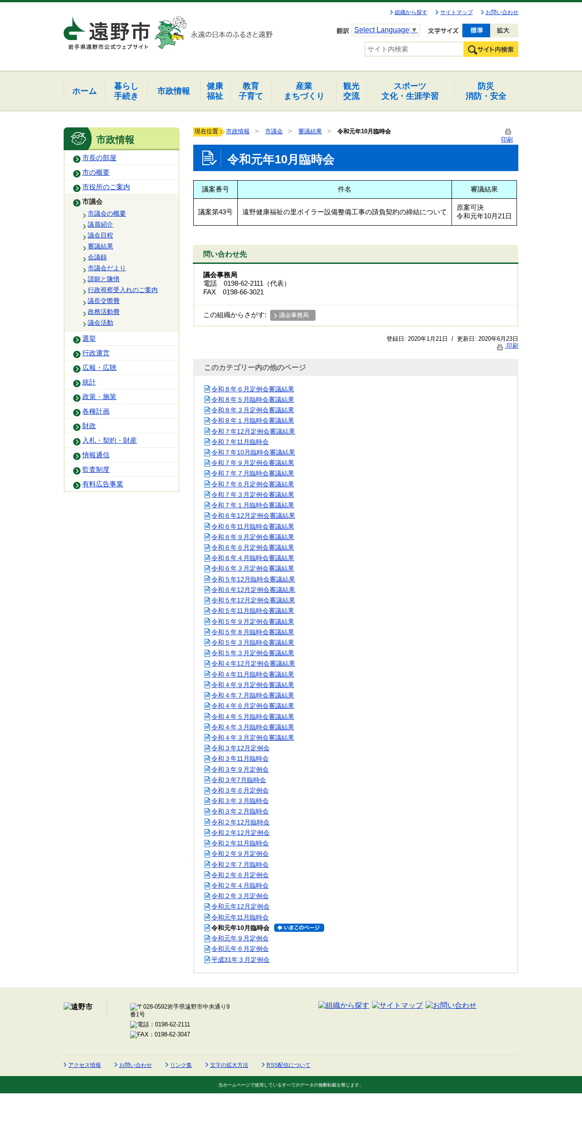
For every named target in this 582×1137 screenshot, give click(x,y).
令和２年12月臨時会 (240, 822)
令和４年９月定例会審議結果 (252, 684)
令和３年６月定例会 (240, 790)
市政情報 (238, 131)
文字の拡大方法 (229, 1065)
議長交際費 (104, 300)
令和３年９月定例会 (240, 769)
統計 (89, 382)
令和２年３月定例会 (240, 895)
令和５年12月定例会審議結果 (253, 600)
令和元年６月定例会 (240, 948)
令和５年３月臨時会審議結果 (252, 642)
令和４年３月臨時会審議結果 (252, 727)
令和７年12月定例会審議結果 (253, 431)
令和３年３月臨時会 (240, 800)
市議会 (92, 201)
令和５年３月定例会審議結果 (252, 653)
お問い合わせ (502, 12)
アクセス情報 (84, 1065)
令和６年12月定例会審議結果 (253, 515)
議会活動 (100, 322)
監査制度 (96, 469)
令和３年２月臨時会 (240, 811)
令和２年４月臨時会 (240, 885)
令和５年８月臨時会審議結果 (252, 632)
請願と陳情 (104, 279)
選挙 (89, 338)
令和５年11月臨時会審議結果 (252, 610)
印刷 (511, 345)
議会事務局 (294, 315)
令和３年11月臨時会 (240, 758)
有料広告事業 (102, 484)
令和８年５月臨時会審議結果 (252, 399)
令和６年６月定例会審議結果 (252, 547)
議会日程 (100, 235)
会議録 (97, 257)
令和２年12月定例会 (240, 832)
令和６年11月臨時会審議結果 (252, 526)
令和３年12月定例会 (240, 748)
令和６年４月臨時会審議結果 (252, 557)
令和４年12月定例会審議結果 (253, 663)
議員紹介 (100, 224)
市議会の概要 (107, 213)
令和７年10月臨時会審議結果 (253, 452)
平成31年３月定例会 (240, 959)
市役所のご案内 (106, 187)
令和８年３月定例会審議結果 (252, 410)
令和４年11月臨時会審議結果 (252, 674)
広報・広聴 (99, 367)
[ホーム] (108, 29)
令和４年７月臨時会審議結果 (252, 695)
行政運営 (96, 353)
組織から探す (411, 12)
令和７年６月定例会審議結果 (252, 484)
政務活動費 (104, 311)
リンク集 (181, 1065)
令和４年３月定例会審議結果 (252, 737)
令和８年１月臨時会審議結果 (252, 420)
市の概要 (96, 172)
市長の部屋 (99, 158)
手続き (126, 91)
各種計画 (96, 411)
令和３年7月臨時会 (238, 779)
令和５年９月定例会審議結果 (252, 621)
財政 (89, 426)
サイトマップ (456, 12)
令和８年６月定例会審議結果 (252, 389)
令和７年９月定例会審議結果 (252, 462)
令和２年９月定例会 (240, 853)
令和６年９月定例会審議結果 (252, 537)
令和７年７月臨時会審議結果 (252, 473)
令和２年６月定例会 (240, 875)
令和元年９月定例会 (240, 938)
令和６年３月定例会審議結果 (252, 568)
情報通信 (96, 455)
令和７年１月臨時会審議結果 (252, 505)
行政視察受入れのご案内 (123, 289)
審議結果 (100, 246)
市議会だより (107, 268)
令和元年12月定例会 (240, 906)
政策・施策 (99, 396)
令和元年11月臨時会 (240, 917)
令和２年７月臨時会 (240, 864)
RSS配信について (288, 1065)
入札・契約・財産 (109, 440)
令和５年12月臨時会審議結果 (253, 579)
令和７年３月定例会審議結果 (252, 494)
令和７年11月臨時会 (240, 441)
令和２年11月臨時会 (240, 843)
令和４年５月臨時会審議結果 (252, 716)
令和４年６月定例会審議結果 (252, 705)
